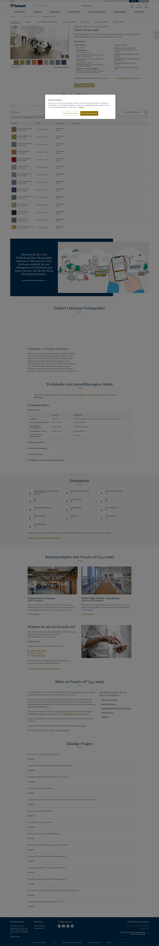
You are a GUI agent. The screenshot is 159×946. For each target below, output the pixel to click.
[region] (80, 107)
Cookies (81, 107)
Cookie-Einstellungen (71, 113)
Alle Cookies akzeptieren (89, 113)
